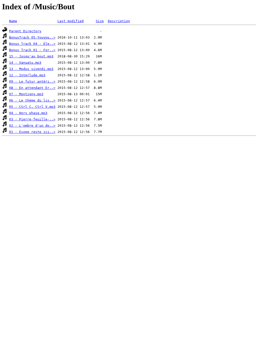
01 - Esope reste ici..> (32, 132)
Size (100, 21)
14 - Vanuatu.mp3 (25, 62)
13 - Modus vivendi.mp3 (31, 69)
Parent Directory (25, 31)
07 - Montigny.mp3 (26, 94)
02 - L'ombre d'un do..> (32, 125)
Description (119, 21)
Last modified (70, 21)
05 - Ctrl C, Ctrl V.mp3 (32, 107)
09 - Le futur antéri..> (32, 81)
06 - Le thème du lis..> (32, 100)
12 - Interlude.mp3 (27, 75)
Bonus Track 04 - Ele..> (32, 44)
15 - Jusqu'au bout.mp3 (31, 56)
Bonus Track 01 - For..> (32, 50)
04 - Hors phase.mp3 (28, 113)
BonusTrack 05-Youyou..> (32, 37)
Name (13, 21)
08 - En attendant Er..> (32, 88)
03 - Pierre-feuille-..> (32, 119)
